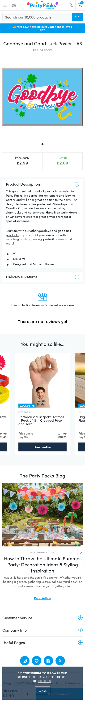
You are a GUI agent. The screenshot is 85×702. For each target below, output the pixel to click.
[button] (42, 97)
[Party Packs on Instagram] (25, 660)
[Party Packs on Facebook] (48, 660)
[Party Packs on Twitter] (60, 660)
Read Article (42, 598)
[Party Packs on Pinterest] (36, 660)
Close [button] (43, 691)
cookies (44, 681)
